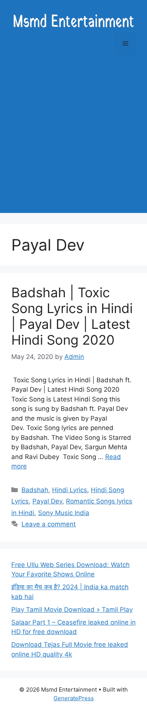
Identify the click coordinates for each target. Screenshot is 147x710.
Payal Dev (47, 501)
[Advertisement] (73, 139)
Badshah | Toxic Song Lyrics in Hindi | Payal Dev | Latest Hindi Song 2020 (72, 316)
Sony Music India (63, 513)
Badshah (34, 490)
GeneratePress (74, 698)
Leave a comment (48, 524)
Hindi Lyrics (69, 490)
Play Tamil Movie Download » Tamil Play (72, 609)
